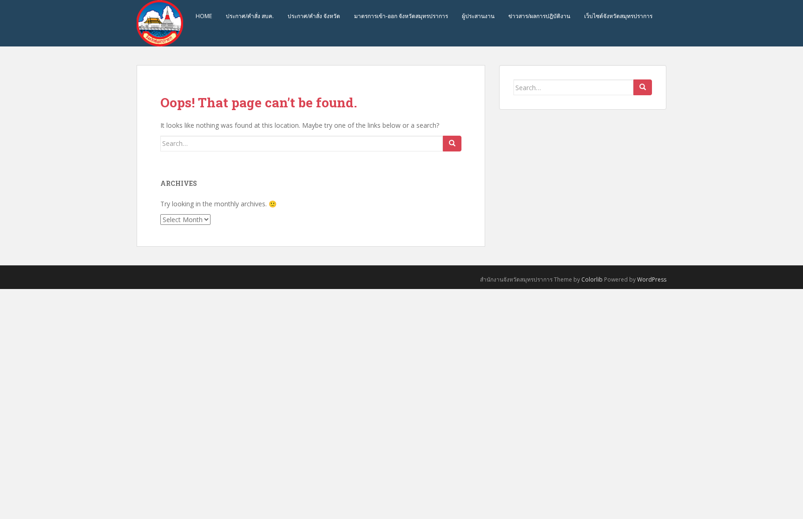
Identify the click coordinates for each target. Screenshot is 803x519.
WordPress (651, 279)
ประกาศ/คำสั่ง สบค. (250, 16)
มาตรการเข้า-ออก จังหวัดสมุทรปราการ (401, 16)
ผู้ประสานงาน (478, 16)
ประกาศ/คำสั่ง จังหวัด (314, 16)
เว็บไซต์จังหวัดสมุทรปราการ (618, 16)
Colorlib (592, 279)
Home (204, 16)
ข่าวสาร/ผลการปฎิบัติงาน (539, 16)
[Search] (452, 143)
